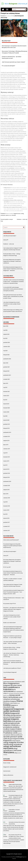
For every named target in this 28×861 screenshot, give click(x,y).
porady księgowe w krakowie (11, 724)
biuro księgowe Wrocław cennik (12, 684)
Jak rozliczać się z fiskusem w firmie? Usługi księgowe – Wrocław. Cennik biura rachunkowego (13, 655)
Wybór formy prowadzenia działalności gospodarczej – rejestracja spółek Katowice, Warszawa (13, 662)
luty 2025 (5, 338)
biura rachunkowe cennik (18, 681)
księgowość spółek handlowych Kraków (13, 711)
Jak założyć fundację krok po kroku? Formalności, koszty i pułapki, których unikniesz (11, 304)
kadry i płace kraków (12, 703)
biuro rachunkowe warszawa (12, 693)
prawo (20, 725)
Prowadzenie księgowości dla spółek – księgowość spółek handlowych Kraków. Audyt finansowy (12, 545)
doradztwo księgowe (9, 701)
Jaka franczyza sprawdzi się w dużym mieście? (13, 62)
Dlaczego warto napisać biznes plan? (13, 207)
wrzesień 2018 (6, 485)
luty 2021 (5, 399)
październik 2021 (7, 375)
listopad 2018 (6, 477)
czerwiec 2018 (6, 497)
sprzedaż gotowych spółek (12, 737)
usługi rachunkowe (15, 744)
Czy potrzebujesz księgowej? (10, 672)
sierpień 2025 (6, 334)
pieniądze (11, 723)
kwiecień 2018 (6, 506)
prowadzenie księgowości (12, 731)
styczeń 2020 (6, 420)
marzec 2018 (6, 510)
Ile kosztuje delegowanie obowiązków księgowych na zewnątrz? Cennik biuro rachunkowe (12, 261)
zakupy (16, 752)
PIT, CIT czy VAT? (7, 567)
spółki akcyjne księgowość (11, 738)
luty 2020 (5, 416)
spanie (7, 215)
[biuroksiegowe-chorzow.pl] (3, 9)
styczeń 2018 (6, 518)
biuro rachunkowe (9, 690)
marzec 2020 (6, 412)
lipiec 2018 (5, 493)
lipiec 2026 (5, 326)
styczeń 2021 (6, 403)
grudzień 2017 (6, 522)
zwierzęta (13, 215)
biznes (18, 213)
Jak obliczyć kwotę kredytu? (9, 235)
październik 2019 (7, 432)
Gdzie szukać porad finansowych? (11, 539)
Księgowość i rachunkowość (9, 767)
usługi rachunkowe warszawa (12, 747)
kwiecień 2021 (6, 391)
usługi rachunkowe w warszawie (12, 749)
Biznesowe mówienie (9, 193)
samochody (20, 733)
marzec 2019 (6, 461)
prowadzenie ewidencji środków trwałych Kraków (12, 728)
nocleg (22, 213)
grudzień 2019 (6, 424)
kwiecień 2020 (6, 407)
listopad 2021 (6, 371)
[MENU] (7, 9)
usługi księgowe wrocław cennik (13, 743)
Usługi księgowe (16, 740)
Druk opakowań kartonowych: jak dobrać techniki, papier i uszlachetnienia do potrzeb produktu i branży (13, 296)
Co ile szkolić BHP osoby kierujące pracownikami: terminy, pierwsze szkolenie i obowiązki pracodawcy (13, 289)
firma (5, 703)
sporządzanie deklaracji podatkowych (12, 735)
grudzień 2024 (6, 342)
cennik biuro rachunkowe (11, 696)
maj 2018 (5, 501)
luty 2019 (5, 465)
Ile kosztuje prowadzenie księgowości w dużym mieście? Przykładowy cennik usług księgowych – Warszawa (13, 269)
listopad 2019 (6, 428)
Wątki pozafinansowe (8, 775)
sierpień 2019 (6, 440)
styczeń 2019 (6, 469)
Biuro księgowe (9, 683)
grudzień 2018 (6, 473)
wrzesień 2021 (6, 379)
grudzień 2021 (6, 367)
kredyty (6, 705)
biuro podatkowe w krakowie (11, 688)
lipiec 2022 (5, 362)
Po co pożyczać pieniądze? (8, 65)
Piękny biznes (7, 187)
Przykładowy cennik (10, 733)
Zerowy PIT (5, 239)
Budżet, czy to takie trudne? (9, 622)
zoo (10, 215)
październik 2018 (7, 481)
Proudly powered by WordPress (9, 856)
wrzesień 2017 (6, 526)
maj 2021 (5, 387)
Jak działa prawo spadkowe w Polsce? (12, 668)
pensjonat (3, 215)
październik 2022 (7, 358)
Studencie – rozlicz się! (22, 219)
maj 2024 (5, 350)
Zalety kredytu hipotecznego (15, 784)
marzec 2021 (6, 395)
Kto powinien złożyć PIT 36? (9, 603)
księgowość (8, 709)
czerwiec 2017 (6, 530)
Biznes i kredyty (9, 213)
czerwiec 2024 (6, 346)
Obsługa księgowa (14, 717)
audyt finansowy (7, 681)
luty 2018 (5, 514)
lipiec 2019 (5, 444)
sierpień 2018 (6, 489)
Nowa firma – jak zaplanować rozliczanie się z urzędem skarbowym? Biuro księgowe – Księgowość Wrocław (13, 609)
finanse (20, 701)
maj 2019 (5, 452)
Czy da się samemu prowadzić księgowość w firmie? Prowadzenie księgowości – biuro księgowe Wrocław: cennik (13, 592)
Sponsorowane (6, 771)
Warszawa (8, 752)
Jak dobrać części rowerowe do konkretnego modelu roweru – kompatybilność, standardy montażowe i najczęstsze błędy (13, 281)
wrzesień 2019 (6, 436)
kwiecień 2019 (6, 456)
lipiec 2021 (5, 383)
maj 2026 (5, 330)
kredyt (18, 703)
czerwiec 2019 (6, 448)
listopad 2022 (6, 354)
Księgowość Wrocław (11, 714)
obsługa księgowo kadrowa (11, 720)
